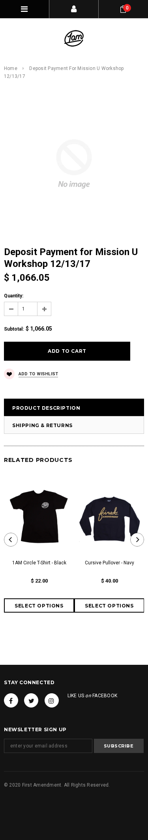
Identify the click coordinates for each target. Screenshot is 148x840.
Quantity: (13, 296)
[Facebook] (11, 700)
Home (10, 68)
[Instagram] (52, 700)
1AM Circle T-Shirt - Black (39, 563)
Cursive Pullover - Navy (109, 563)
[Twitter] (31, 700)
